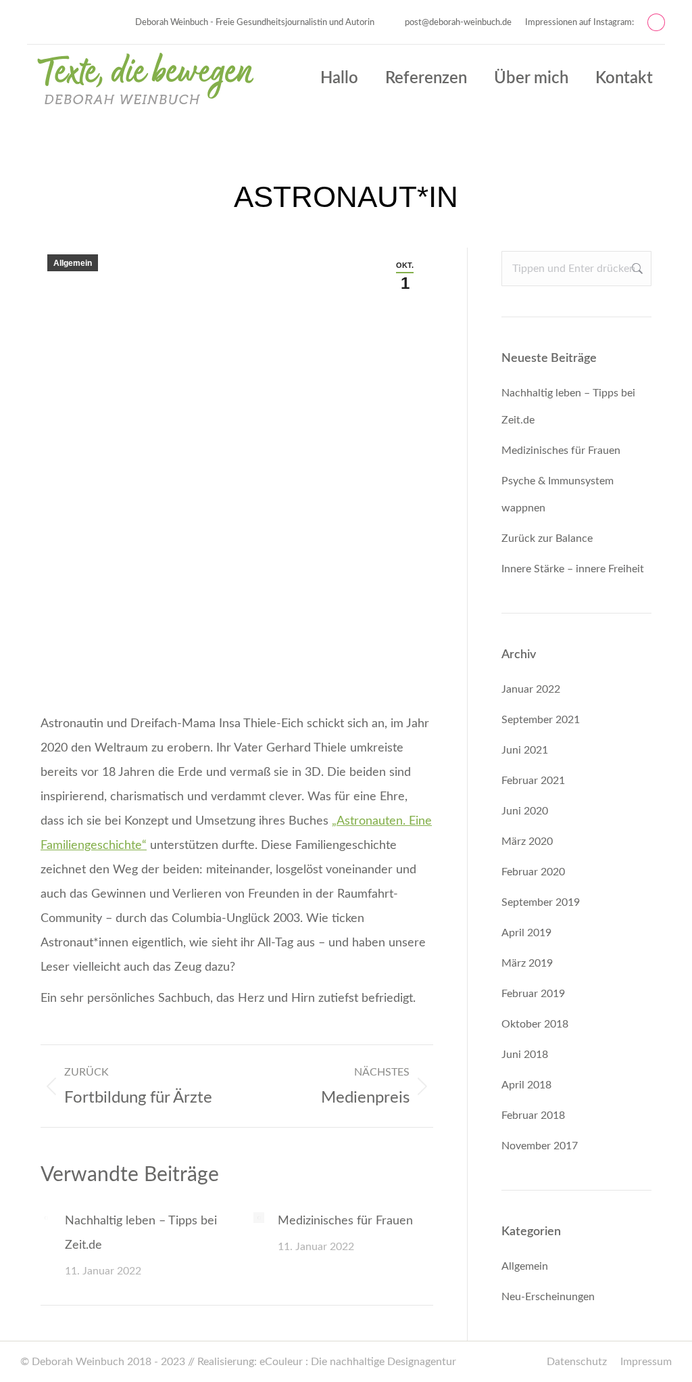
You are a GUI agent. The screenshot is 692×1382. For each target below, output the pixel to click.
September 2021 (540, 719)
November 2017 (539, 1146)
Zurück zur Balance (547, 538)
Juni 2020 (524, 811)
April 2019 (526, 932)
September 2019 (540, 902)
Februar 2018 (533, 1115)
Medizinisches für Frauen (345, 1221)
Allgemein (72, 263)
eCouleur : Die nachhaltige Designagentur (358, 1361)
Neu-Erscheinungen (548, 1296)
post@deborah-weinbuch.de (458, 22)
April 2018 (526, 1085)
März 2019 (527, 963)
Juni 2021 (524, 750)
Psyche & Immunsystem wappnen (557, 494)
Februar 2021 (533, 780)
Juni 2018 (524, 1054)
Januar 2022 (530, 689)
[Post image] (46, 1217)
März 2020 (527, 841)
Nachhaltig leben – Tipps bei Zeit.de (141, 1233)
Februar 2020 (533, 872)
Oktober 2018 (534, 1024)
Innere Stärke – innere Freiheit (572, 568)
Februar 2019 (533, 993)
